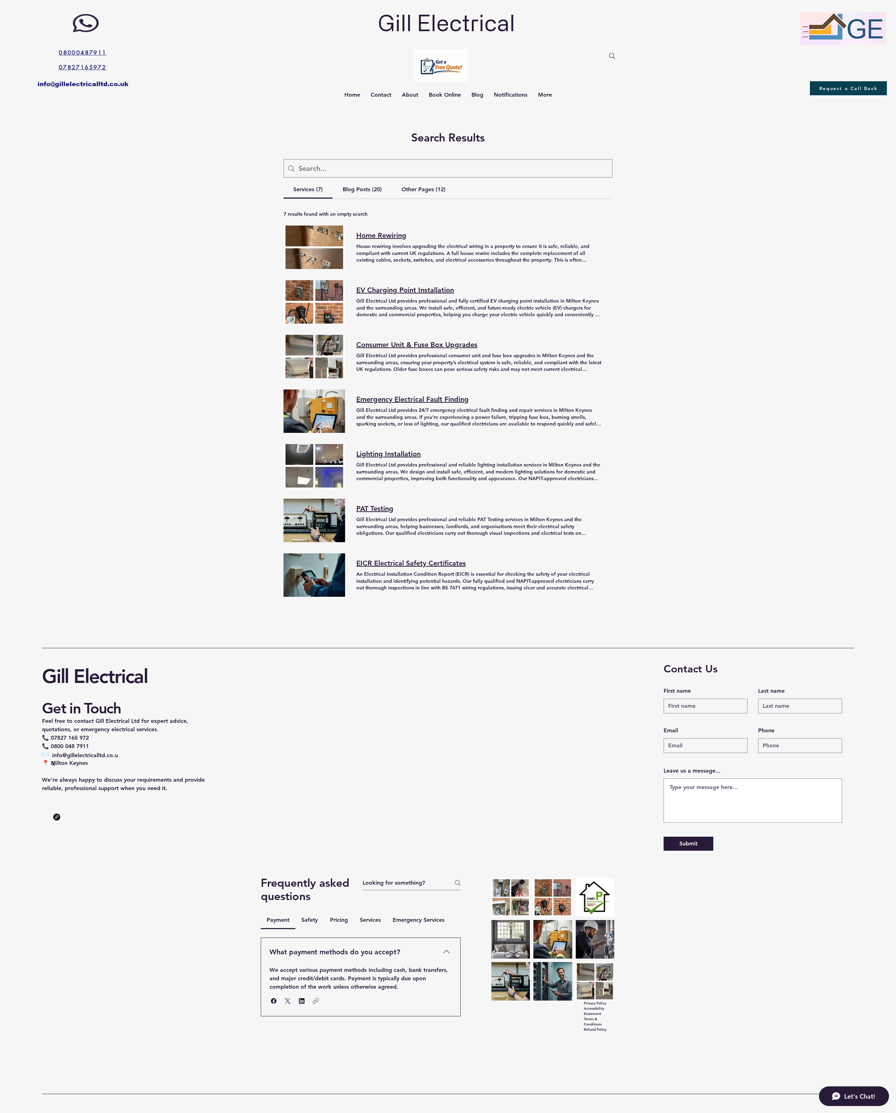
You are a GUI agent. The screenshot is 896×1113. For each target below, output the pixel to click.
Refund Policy (595, 1029)
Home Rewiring (381, 235)
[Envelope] (441, 65)
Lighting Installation (388, 454)
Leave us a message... (692, 771)
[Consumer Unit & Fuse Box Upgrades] (314, 356)
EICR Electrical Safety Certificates (411, 563)
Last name (771, 691)
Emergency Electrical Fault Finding (412, 399)
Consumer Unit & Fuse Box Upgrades (416, 344)
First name (677, 691)
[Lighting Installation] (314, 466)
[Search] (612, 56)
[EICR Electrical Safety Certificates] (314, 575)
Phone (766, 730)
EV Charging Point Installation (405, 290)
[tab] (308, 189)
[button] (274, 1001)
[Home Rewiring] (314, 247)
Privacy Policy (595, 1003)
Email (671, 730)
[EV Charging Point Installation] (314, 302)
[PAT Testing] (314, 520)
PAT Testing (374, 508)
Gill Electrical (95, 676)
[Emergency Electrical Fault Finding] (314, 411)
